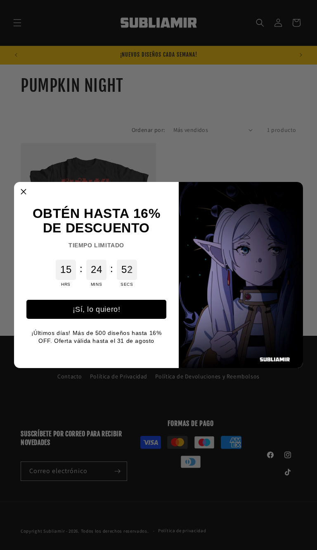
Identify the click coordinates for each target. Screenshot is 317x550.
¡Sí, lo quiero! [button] (97, 309)
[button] (23, 191)
